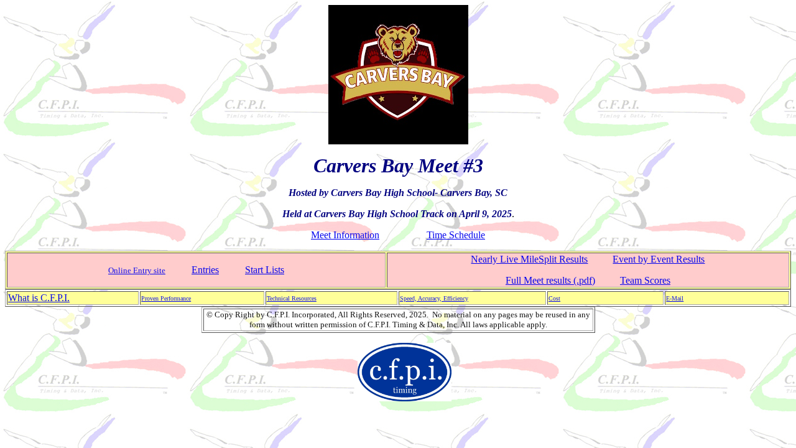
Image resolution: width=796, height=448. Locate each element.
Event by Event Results (659, 259)
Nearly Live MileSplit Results (529, 259)
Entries (205, 269)
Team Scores (645, 280)
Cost (554, 298)
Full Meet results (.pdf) (550, 280)
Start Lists (264, 269)
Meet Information (345, 235)
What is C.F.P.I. (39, 297)
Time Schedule (456, 235)
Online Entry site (136, 270)
